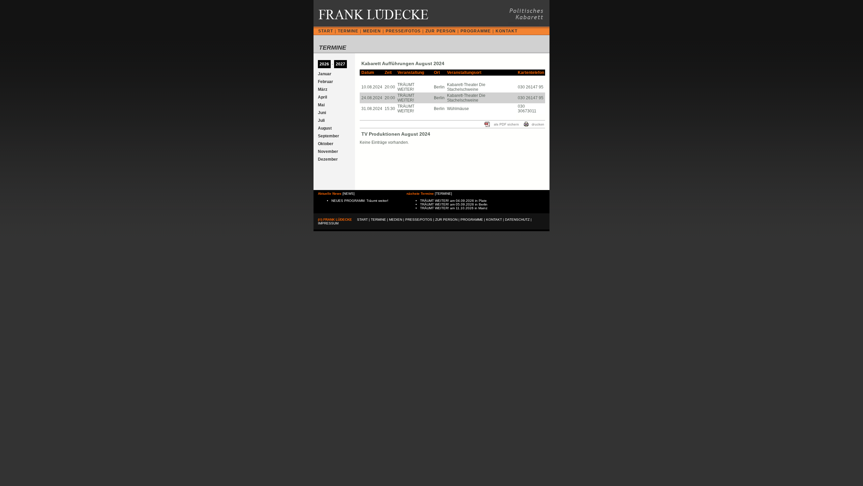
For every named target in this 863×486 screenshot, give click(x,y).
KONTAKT (506, 31)
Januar (324, 74)
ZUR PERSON (440, 31)
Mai (321, 105)
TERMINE (348, 31)
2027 (340, 64)
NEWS (349, 193)
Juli (321, 120)
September (328, 136)
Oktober (325, 143)
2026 (324, 64)
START (325, 31)
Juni (322, 112)
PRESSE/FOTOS (403, 31)
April (322, 97)
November (328, 151)
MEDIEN (372, 31)
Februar (325, 81)
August (325, 128)
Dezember (328, 159)
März (322, 89)
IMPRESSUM (328, 223)
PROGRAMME (475, 31)
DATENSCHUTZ (517, 219)
